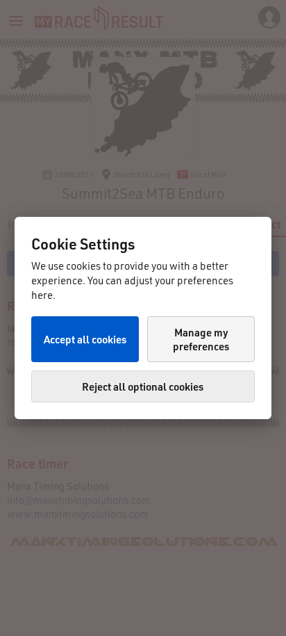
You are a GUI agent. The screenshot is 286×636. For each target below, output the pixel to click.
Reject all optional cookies (142, 386)
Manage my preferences (201, 339)
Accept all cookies (85, 339)
